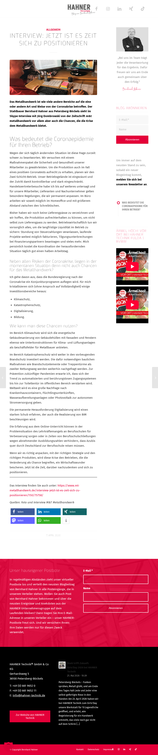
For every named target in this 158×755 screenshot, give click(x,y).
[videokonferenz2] (53, 77)
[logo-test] (79, 8)
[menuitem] (80, 750)
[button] (23, 511)
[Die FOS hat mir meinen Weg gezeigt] (155, 377)
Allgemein (53, 29)
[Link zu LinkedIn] (119, 9)
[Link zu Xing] (131, 9)
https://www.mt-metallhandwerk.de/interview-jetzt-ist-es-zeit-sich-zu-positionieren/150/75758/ (45, 490)
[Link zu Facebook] (96, 9)
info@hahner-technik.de (29, 695)
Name (86, 588)
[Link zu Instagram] (108, 9)
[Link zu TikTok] (142, 9)
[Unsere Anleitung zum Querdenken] (3, 377)
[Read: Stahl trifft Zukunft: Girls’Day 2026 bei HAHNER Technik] (62, 665)
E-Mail (88, 570)
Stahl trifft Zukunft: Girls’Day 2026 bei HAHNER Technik (82, 667)
